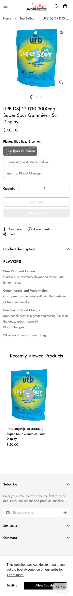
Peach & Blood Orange (23, 173)
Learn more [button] (15, 575)
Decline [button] (12, 585)
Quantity (9, 188)
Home (7, 18)
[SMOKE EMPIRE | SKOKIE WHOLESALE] (36, 6)
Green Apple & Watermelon (26, 162)
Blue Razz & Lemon (20, 151)
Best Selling (26, 18)
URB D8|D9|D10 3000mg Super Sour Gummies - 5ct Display (25, 434)
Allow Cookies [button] (45, 585)
